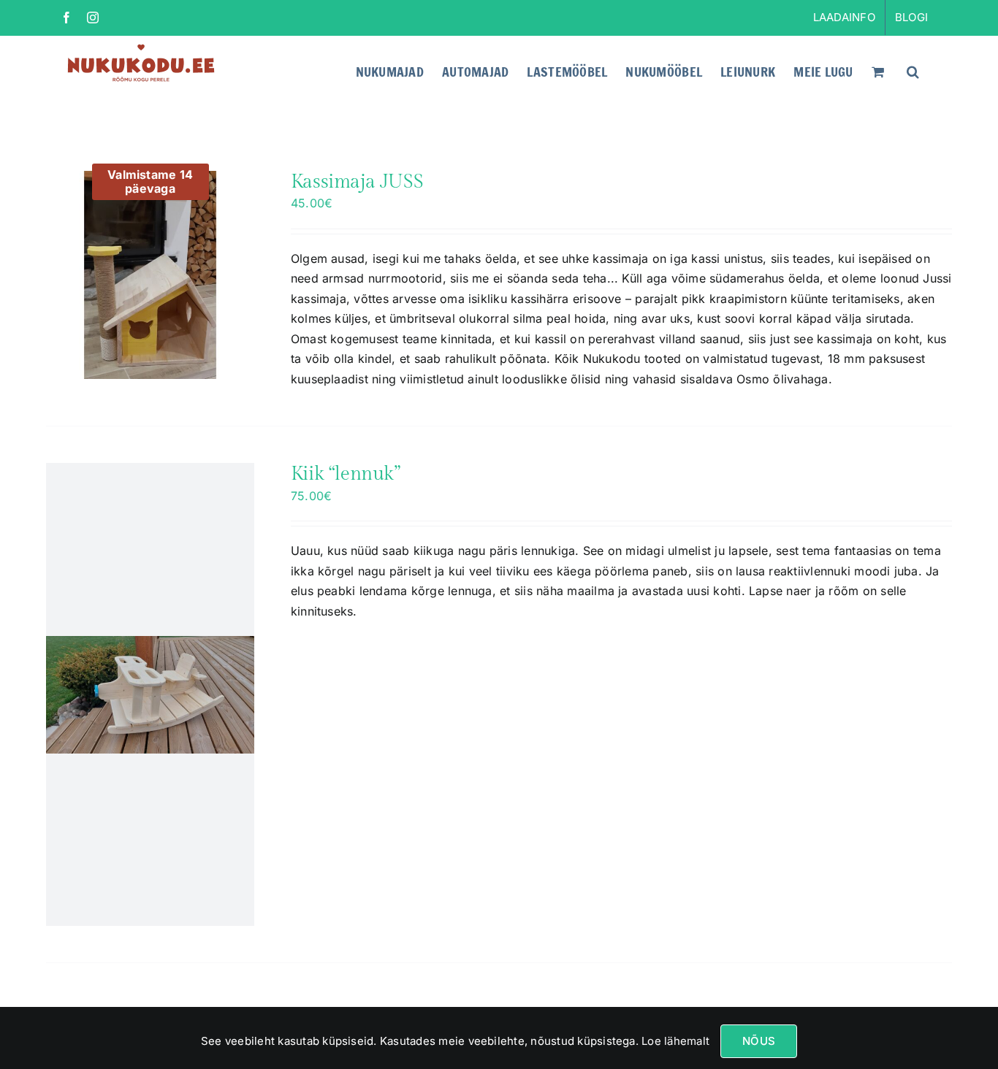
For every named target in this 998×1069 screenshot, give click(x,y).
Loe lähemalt (674, 1041)
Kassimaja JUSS (357, 182)
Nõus (758, 1041)
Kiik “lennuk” (345, 474)
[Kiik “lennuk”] (150, 694)
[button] (913, 70)
